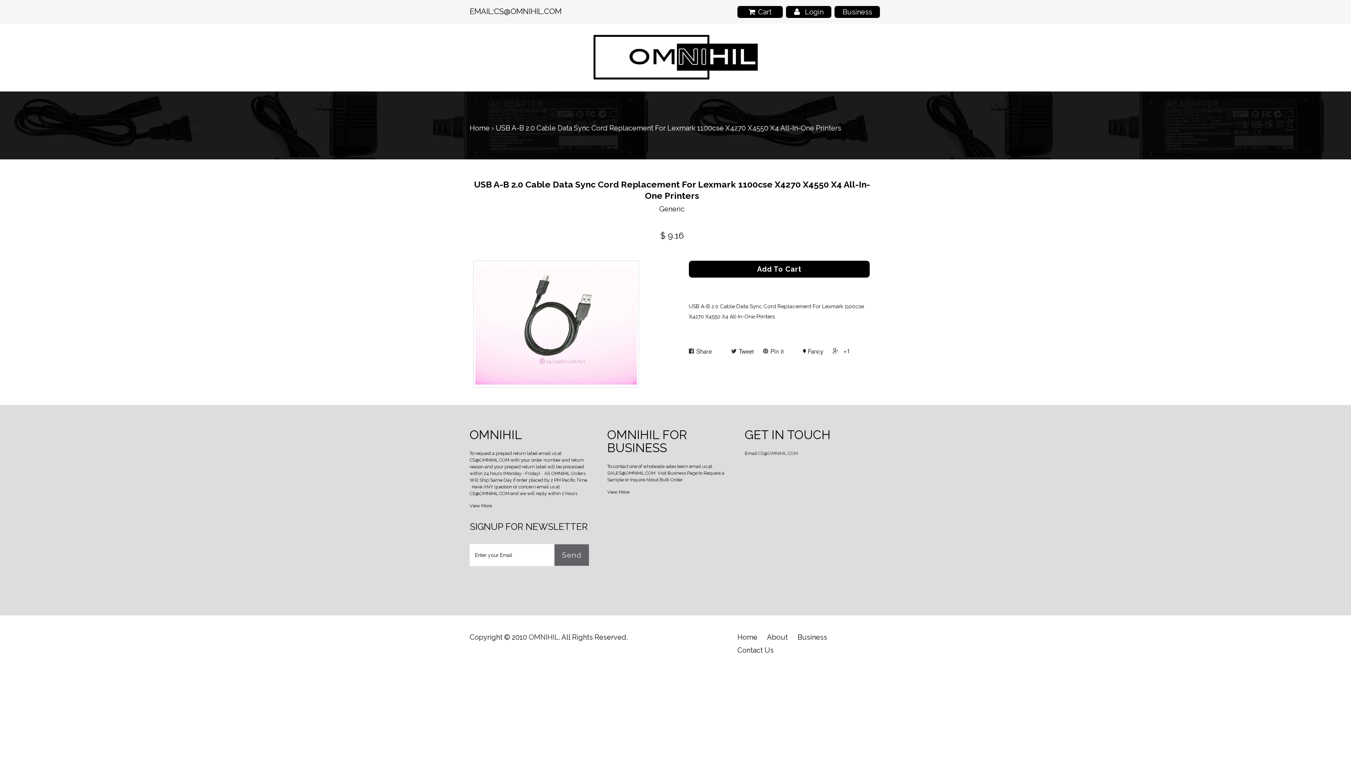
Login (814, 12)
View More (481, 505)
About (777, 637)
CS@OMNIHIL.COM (528, 11)
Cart (765, 12)
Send (572, 555)
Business (857, 12)
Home (480, 128)
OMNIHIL (544, 637)
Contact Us (755, 650)
